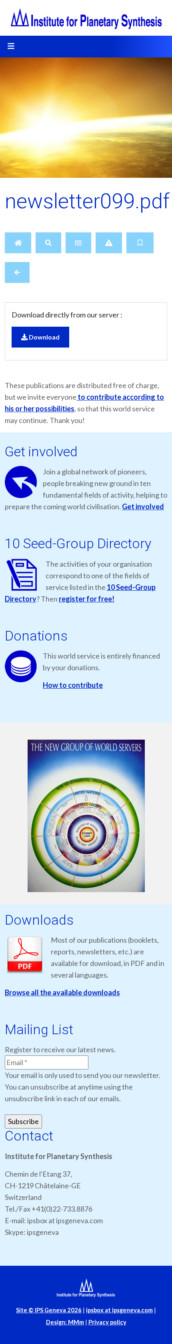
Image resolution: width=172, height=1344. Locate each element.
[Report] (109, 242)
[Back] (17, 272)
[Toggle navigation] (11, 46)
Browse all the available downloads (62, 992)
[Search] (48, 242)
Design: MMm (65, 1322)
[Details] (78, 242)
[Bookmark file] (140, 242)
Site (49, 1310)
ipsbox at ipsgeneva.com (119, 1310)
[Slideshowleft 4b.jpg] (86, 816)
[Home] (18, 242)
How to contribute (73, 685)
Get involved (143, 506)
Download (44, 337)
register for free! (86, 598)
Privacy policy (107, 1322)
